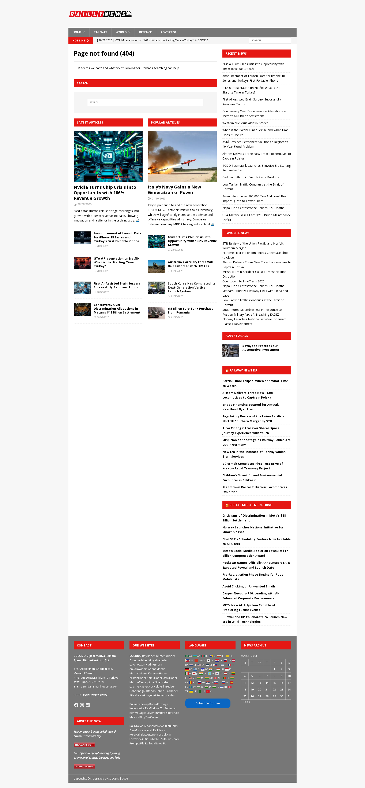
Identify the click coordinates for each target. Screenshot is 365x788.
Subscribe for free (208, 703)
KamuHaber (154, 678)
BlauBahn (171, 726)
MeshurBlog (137, 717)
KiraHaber (171, 691)
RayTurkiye (152, 708)
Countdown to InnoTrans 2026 (243, 281)
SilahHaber (162, 682)
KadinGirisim (154, 664)
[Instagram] (81, 705)
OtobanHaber (155, 691)
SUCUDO (135, 656)
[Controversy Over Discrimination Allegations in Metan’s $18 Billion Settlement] (82, 309)
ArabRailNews (156, 730)
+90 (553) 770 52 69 (92, 682)
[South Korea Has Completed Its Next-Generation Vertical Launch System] (156, 288)
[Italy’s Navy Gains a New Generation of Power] (182, 156)
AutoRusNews (170, 739)
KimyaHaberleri (158, 660)
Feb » (247, 702)
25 (244, 696)
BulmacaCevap (139, 704)
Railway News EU (243, 370)
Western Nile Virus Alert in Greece (245, 123)
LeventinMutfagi (157, 713)
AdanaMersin (156, 669)
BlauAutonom (149, 734)
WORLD (121, 32)
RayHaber (148, 656)
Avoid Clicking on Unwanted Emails (249, 586)
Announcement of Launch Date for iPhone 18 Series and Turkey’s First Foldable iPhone (118, 237)
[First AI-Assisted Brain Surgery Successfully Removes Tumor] (82, 288)
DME (157, 739)
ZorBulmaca (168, 708)
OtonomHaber (138, 660)
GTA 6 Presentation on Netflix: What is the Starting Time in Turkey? (117, 262)
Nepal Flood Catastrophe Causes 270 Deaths (253, 208)
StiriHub (149, 739)
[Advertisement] (233, 16)
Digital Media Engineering (250, 505)
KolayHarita (136, 708)
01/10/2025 (159, 198)
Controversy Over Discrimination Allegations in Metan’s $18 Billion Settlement (117, 308)
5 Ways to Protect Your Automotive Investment (260, 348)
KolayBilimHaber (164, 686)
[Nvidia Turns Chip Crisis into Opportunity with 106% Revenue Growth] (108, 157)
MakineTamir (137, 682)
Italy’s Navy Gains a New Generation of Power (174, 189)
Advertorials (237, 336)
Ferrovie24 (136, 739)
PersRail (134, 734)
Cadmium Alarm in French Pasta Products (250, 177)
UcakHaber (170, 678)
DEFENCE (145, 32)
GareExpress (137, 730)
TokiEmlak (152, 717)
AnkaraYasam (138, 669)
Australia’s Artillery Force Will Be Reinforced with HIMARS (190, 264)
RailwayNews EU (155, 743)
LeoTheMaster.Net (141, 686)
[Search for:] (270, 40)
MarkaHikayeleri (145, 695)
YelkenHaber (137, 678)
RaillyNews (136, 726)
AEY (131, 695)
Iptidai (151, 682)
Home (77, 32)
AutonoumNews (154, 726)
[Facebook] (76, 705)
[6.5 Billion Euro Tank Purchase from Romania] (156, 313)
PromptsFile (136, 743)
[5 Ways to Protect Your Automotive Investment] (230, 350)
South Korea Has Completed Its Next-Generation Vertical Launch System (191, 287)
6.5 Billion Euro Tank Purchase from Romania (190, 310)
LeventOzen (137, 664)
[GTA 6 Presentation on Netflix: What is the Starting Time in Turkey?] (82, 263)
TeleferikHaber (165, 656)
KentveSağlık (137, 713)
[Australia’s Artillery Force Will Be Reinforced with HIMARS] (156, 266)
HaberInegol (137, 691)
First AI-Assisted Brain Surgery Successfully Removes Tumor (117, 285)
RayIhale (173, 713)
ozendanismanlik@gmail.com (99, 686)
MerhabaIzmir (138, 673)
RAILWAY (100, 32)
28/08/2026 (84, 204)
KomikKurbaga (158, 704)
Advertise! (169, 32)
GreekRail (165, 734)
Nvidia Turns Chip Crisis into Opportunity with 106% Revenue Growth (105, 192)
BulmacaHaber (166, 695)
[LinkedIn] (87, 705)
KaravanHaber (157, 673)
